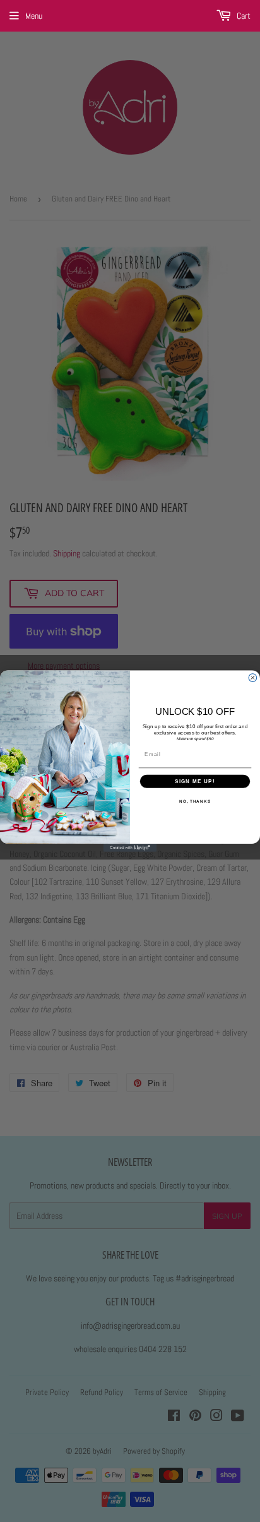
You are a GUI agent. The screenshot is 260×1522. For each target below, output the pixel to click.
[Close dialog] (253, 678)
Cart (243, 15)
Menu (33, 15)
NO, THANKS (195, 801)
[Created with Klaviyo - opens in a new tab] (130, 848)
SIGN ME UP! (195, 781)
